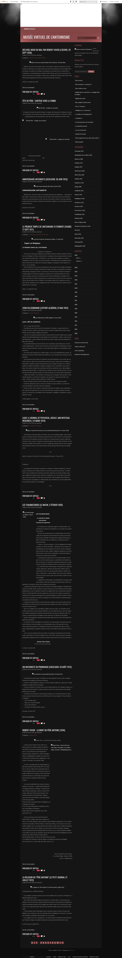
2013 (76, 317)
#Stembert (32, 234)
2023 (76, 276)
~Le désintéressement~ (81, 126)
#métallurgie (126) (79, 214)
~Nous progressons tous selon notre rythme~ (87, 138)
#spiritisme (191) (79, 182)
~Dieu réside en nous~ (81, 88)
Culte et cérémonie (80, 346)
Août (77, 258)
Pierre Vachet (46, 641)
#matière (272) (79, 163)
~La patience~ (78, 118)
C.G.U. (69, 956)
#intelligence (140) (79, 198)
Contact (54, 956)
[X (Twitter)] (73, 2)
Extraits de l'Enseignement (82, 354)
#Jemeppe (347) (79, 151)
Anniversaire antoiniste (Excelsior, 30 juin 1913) (44, 179)
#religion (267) (78, 167)
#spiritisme (36, 313)
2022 (76, 280)
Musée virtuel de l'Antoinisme (46, 37)
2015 (76, 309)
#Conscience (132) (80, 210)
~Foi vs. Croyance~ (80, 106)
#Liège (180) (78, 186)
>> (62, 943)
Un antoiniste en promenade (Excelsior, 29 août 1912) (47, 667)
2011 (76, 325)
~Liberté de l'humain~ (80, 134)
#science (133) (79, 206)
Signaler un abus (62, 956)
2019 (76, 292)
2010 (76, 329)
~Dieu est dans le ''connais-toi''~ (83, 84)
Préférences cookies (94, 956)
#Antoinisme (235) (80, 171)
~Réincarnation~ (79, 142)
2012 (76, 321)
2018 (76, 296)
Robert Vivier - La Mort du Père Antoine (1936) (43, 730)
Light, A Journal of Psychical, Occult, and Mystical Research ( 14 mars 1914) (46, 419)
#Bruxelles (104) (79, 238)
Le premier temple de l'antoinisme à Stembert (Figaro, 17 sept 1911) (47, 228)
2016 (76, 304)
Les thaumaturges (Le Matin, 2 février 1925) (42, 504)
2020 (76, 288)
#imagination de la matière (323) (83, 155)
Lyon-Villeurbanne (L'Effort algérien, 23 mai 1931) (45, 308)
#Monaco (39, 425)
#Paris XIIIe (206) (79, 175)
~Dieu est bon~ (79, 80)
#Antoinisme (32, 425)
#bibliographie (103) (80, 246)
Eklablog (71, 950)
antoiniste (32, 956)
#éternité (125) (78, 218)
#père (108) (78, 234)
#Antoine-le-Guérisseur (42, 234)
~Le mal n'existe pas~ (81, 130)
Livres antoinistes (79, 350)
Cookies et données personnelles (80, 956)
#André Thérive (42, 58)
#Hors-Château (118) (80, 222)
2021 (76, 284)
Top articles (48, 956)
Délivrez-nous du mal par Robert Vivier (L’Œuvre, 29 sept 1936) (46, 51)
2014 (76, 313)
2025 (76, 267)
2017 (76, 300)
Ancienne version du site (81, 342)
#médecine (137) (79, 202)
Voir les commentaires (28, 87)
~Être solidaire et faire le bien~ (83, 102)
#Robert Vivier (33, 58)
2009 (76, 333)
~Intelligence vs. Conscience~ (83, 110)
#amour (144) (78, 194)
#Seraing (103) (79, 242)
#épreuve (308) (79, 159)
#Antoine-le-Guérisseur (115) (82, 226)
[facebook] (71, 2)
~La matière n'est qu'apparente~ (83, 114)
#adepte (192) (78, 179)
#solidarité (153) (79, 190)
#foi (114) (77, 230)
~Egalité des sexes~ (80, 98)
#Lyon (31, 313)
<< (32, 943)
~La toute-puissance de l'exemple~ (84, 122)
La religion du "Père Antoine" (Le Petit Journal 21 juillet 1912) (44, 879)
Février (78, 261)
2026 (76, 255)
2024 (76, 271)
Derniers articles (29, 29)
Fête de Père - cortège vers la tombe (39, 100)
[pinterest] (76, 2)
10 (57, 943)
